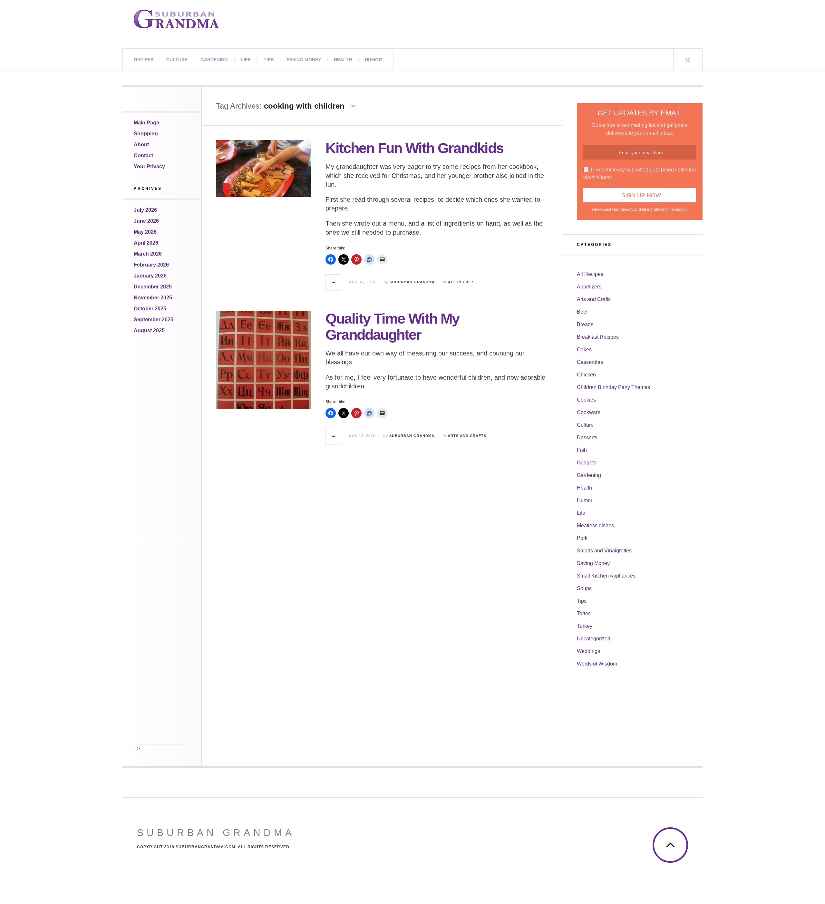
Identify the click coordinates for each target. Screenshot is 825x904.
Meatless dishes (595, 525)
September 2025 (153, 319)
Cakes (584, 349)
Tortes (584, 613)
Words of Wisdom (597, 663)
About (141, 144)
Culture (177, 59)
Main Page (146, 122)
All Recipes (461, 282)
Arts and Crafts (467, 436)
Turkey (584, 626)
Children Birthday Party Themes (613, 387)
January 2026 (150, 275)
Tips (269, 59)
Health (343, 59)
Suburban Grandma (412, 282)
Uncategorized (593, 638)
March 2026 (148, 254)
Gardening (214, 59)
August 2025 (149, 330)
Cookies (586, 400)
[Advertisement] (159, 447)
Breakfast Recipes (598, 337)
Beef (582, 312)
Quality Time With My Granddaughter (392, 326)
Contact (143, 155)
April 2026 (146, 243)
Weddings (588, 651)
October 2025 (150, 308)
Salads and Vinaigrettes (604, 550)
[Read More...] (333, 282)
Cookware (588, 412)
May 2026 (145, 232)
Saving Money (303, 59)
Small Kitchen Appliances (606, 575)
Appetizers (589, 286)
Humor (373, 59)
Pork (582, 538)
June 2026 (146, 221)
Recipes (143, 59)
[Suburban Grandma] (176, 19)
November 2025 (153, 297)
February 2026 (151, 264)
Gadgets (586, 462)
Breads (585, 324)
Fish (582, 450)
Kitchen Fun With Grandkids (414, 148)
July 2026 (145, 210)
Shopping (146, 133)
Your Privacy (149, 166)
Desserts (587, 437)
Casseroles (590, 362)
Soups (584, 588)
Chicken (586, 374)
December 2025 (153, 286)
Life (246, 59)
